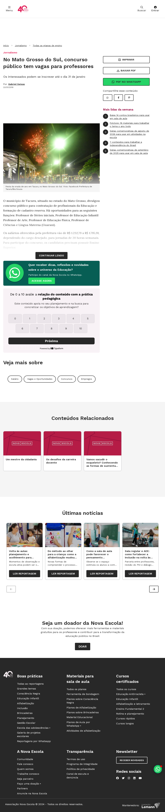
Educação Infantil (28, 698)
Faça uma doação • (29, 783)
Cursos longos (125, 723)
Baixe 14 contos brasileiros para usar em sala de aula (127, 117)
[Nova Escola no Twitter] (123, 778)
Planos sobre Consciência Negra (82, 700)
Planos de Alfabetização (81, 707)
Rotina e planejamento (130, 713)
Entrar (155, 10)
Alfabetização (25, 703)
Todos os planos (76, 689)
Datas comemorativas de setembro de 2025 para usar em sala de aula (126, 151)
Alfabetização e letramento (133, 703)
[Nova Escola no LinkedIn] (134, 778)
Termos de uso (76, 759)
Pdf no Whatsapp (128, 81)
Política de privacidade (81, 769)
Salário (15, 379)
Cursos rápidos (125, 718)
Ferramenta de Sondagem (83, 694)
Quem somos (25, 769)
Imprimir (128, 59)
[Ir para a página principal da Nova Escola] (23, 9)
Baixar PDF (128, 70)
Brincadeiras (25, 713)
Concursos (66, 379)
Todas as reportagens (30, 683)
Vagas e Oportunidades (39, 379)
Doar (82, 646)
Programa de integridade (82, 764)
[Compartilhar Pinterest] (129, 97)
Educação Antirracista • (130, 694)
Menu (9, 10)
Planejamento (25, 718)
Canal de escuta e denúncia (78, 775)
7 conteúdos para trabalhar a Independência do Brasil (123, 144)
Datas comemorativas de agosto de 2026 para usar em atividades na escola (127, 134)
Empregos (86, 379)
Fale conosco (25, 764)
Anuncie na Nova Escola (32, 793)
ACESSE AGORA (42, 280)
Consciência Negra (28, 693)
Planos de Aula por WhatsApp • (78, 724)
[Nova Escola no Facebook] (117, 778)
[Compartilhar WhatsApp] (107, 97)
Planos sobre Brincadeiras (83, 712)
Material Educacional (80, 717)
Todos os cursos (126, 689)
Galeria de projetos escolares (28, 734)
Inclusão (22, 708)
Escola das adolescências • (33, 727)
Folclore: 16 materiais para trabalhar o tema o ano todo (127, 125)
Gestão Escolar (26, 722)
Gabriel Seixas (16, 84)
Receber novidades (132, 760)
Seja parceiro (25, 778)
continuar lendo (51, 255)
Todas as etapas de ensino (47, 45)
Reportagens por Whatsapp (34, 741)
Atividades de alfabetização (83, 730)
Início (6, 45)
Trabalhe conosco (28, 773)
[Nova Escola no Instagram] (129, 778)
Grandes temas (26, 688)
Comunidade (25, 759)
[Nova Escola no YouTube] (140, 778)
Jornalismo (21, 45)
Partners (22, 788)
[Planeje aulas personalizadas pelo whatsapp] (158, 769)
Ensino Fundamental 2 (130, 708)
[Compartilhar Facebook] (118, 97)
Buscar (141, 10)
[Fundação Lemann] (151, 805)
